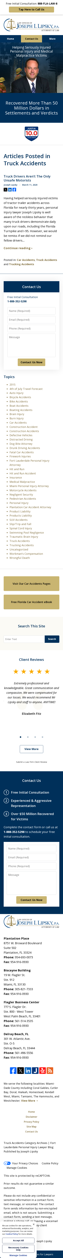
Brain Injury (17, 414)
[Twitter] (20, 1070)
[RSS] (50, 1070)
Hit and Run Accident (23, 473)
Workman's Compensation (26, 553)
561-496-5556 (24, 1053)
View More (31, 749)
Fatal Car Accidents (22, 452)
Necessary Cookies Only (18, 1248)
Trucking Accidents (21, 264)
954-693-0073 (24, 957)
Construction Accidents (24, 431)
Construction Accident (24, 427)
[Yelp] (42, 1070)
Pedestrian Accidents (23, 498)
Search (52, 639)
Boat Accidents (19, 405)
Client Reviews (31, 659)
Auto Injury (16, 393)
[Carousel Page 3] (35, 737)
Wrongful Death (20, 558)
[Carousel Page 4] (42, 737)
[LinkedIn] (28, 1070)
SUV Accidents (19, 520)
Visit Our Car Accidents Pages (31, 583)
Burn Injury (17, 418)
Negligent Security (21, 494)
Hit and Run (17, 469)
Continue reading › (18, 248)
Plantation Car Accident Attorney (30, 507)
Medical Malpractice (22, 481)
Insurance (16, 477)
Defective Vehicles (21, 435)
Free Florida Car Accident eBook (31, 602)
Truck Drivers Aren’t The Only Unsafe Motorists (27, 178)
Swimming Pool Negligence (27, 532)
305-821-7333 (24, 989)
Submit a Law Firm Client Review (31, 762)
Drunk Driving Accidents (25, 448)
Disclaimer (31, 1116)
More (52, 38)
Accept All (18, 1240)
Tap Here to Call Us (31, 9)
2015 (12, 384)
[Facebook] (13, 1070)
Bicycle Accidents (20, 397)
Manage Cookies (17, 1167)
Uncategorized (19, 549)
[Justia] (35, 1070)
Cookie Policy (50, 1163)
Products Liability (21, 515)
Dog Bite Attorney (21, 443)
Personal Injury (19, 503)
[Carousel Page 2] (28, 737)
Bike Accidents (19, 401)
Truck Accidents (46, 260)
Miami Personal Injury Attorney (29, 486)
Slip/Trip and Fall (20, 524)
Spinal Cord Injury (21, 528)
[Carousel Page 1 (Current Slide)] (20, 737)
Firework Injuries (20, 456)
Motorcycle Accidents (23, 490)
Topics (9, 376)
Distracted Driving (21, 439)
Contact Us (31, 38)
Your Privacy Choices (25, 1163)
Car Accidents (26, 260)
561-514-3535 (24, 1021)
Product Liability (20, 511)
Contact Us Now (31, 362)
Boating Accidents (21, 410)
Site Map (31, 1126)
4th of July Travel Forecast (26, 389)
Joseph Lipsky (43, 1241)
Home (10, 38)
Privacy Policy (31, 1121)
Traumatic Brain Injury (24, 536)
